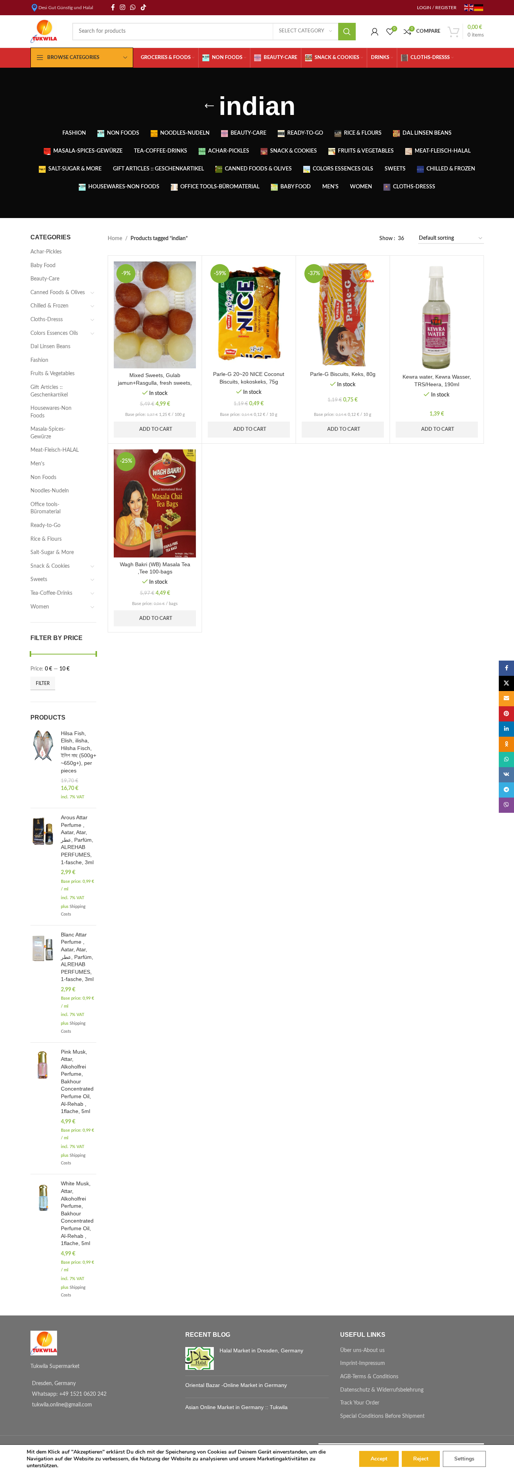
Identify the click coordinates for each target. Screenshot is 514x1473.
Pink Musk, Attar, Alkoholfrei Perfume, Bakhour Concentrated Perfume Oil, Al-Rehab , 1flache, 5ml (77, 1082)
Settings (464, 1458)
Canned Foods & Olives (57, 292)
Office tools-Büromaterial (45, 508)
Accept (379, 1458)
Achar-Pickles (46, 252)
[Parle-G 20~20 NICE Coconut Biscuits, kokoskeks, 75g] (249, 314)
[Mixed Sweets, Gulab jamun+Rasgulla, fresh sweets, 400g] (155, 314)
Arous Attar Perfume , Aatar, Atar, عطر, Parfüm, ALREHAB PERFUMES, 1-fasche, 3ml (77, 839)
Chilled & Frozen (49, 306)
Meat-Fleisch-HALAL (54, 450)
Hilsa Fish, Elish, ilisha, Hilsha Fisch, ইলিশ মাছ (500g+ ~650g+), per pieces (78, 752)
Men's (37, 464)
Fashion (39, 360)
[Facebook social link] (113, 7)
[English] (469, 7)
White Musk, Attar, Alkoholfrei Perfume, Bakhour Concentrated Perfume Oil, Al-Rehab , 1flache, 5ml (77, 1213)
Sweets (38, 579)
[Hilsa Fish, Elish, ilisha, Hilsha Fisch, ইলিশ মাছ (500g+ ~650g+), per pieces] (42, 766)
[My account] (374, 31)
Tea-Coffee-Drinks (51, 593)
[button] (130, 365)
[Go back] (209, 106)
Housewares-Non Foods (51, 412)
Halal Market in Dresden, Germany (261, 1350)
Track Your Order (359, 1403)
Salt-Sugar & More (52, 552)
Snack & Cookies (50, 566)
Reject (420, 1458)
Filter (43, 683)
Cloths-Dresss (46, 319)
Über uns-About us (362, 1350)
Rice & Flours (46, 539)
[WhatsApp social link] (133, 7)
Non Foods (43, 477)
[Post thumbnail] (199, 1358)
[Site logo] (43, 31)
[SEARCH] (347, 31)
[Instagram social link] (123, 7)
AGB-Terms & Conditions (369, 1376)
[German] (479, 7)
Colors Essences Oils (54, 333)
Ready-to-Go (45, 525)
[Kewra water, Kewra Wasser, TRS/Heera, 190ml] (437, 315)
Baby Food (43, 265)
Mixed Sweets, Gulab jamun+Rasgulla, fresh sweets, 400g (155, 382)
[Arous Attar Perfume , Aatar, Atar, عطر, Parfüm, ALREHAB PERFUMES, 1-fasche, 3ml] (42, 866)
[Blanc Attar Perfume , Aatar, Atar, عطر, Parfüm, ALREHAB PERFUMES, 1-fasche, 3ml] (42, 984)
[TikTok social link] (143, 7)
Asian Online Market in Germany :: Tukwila (236, 1407)
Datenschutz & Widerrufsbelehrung (381, 1390)
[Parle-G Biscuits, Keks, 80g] (343, 314)
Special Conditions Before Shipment (382, 1416)
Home (115, 238)
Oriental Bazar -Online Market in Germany (236, 1385)
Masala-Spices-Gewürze (47, 433)
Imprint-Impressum (362, 1363)
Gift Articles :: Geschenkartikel (49, 391)
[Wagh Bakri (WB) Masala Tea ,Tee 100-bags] (155, 503)
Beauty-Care (44, 279)
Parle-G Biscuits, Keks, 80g (343, 374)
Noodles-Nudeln (49, 491)
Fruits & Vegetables (52, 373)
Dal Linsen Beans (50, 346)
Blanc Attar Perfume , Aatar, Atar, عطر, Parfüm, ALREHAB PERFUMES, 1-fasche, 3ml (77, 957)
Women (39, 607)
